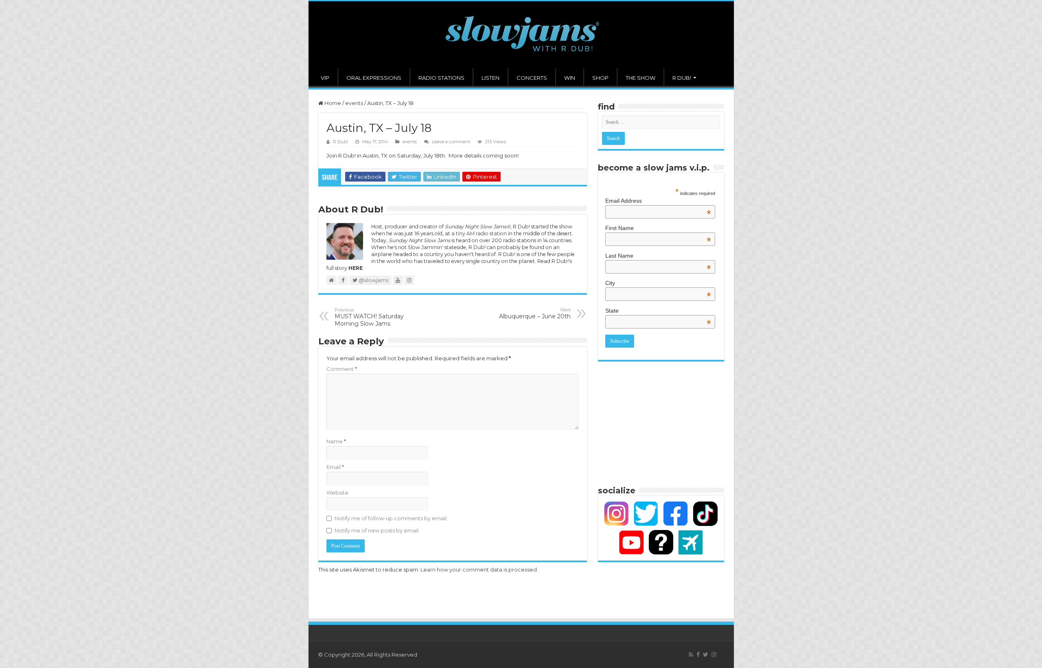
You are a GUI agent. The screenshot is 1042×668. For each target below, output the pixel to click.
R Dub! (340, 142)
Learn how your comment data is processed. (479, 569)
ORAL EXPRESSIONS (373, 77)
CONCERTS (532, 77)
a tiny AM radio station (479, 233)
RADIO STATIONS (441, 77)
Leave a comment (451, 142)
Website (337, 492)
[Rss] (691, 654)
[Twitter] (705, 654)
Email (335, 467)
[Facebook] (698, 654)
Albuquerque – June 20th (535, 313)
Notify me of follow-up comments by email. (391, 518)
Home (332, 103)
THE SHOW (640, 77)
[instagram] (714, 654)
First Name (658, 228)
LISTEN (490, 77)
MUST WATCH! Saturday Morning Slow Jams (369, 317)
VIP (325, 77)
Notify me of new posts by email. (377, 530)
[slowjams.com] (521, 34)
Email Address (658, 200)
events (354, 103)
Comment (341, 369)
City (658, 283)
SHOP (600, 77)
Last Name (658, 255)
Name (336, 441)
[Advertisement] (661, 422)
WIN (569, 77)
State (658, 310)
